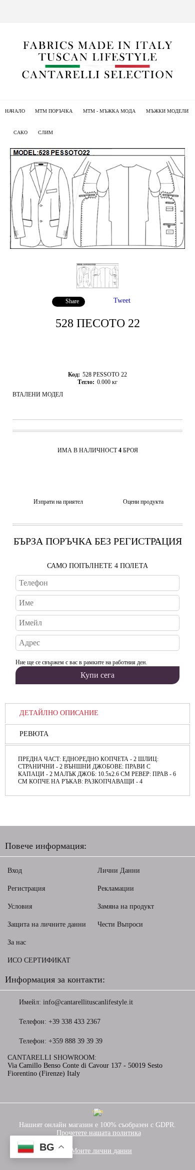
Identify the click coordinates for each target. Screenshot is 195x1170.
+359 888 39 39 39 (75, 1041)
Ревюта (34, 734)
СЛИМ (45, 132)
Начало (15, 111)
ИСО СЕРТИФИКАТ (39, 960)
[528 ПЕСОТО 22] (97, 246)
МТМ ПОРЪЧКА (53, 111)
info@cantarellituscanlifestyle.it (88, 1002)
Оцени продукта (143, 501)
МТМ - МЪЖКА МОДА (109, 111)
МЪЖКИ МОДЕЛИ (167, 111)
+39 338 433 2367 (74, 1021)
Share (72, 301)
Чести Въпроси (120, 924)
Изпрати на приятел (58, 501)
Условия (20, 906)
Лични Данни (119, 870)
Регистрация (26, 888)
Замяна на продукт (126, 906)
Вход (15, 870)
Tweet (122, 300)
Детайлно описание (59, 713)
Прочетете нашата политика (98, 1133)
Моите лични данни (101, 1151)
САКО (21, 132)
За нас (17, 942)
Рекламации (116, 888)
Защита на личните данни (47, 924)
